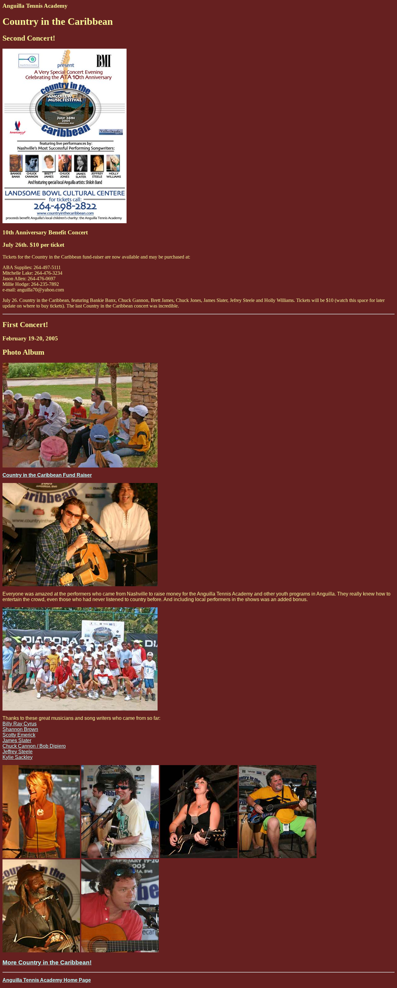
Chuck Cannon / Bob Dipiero (34, 746)
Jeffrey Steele (17, 751)
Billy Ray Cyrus (19, 723)
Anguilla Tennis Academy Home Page (46, 980)
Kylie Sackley (17, 757)
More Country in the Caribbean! (46, 962)
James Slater (16, 740)
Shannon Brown (20, 729)
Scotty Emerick (18, 735)
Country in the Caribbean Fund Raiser (47, 475)
